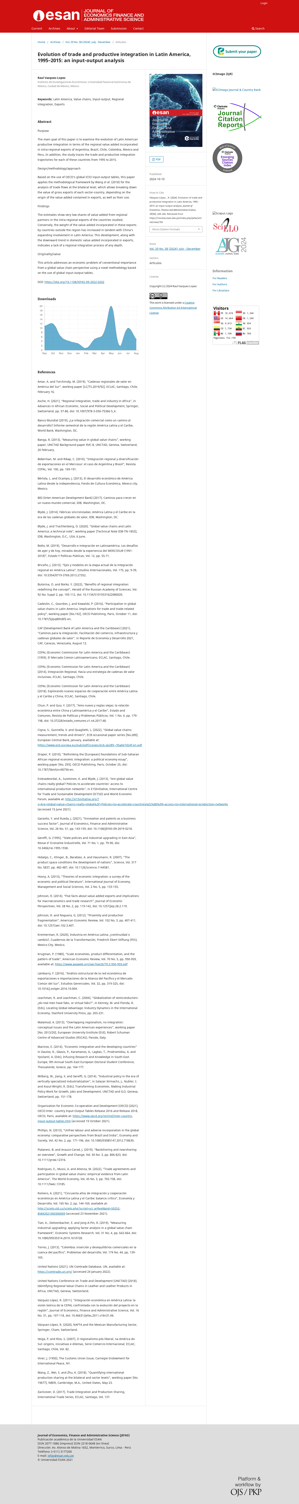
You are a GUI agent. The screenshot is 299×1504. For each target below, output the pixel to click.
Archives (54, 28)
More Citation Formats (166, 229)
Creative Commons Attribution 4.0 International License (173, 308)
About (71, 28)
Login (264, 3)
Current (37, 28)
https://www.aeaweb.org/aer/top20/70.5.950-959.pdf (91, 964)
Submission (119, 28)
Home (41, 42)
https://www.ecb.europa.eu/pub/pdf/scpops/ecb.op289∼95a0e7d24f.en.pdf (90, 745)
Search (259, 28)
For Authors (220, 284)
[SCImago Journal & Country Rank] (237, 90)
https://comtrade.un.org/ (55, 1272)
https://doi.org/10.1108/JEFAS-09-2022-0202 (74, 282)
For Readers (220, 278)
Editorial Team (94, 28)
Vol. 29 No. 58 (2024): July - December (87, 42)
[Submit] (237, 56)
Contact (138, 28)
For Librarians (221, 290)
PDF (158, 159)
